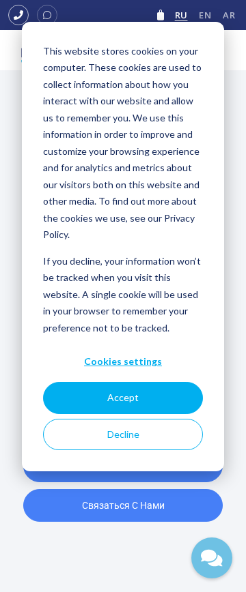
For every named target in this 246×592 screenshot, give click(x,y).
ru (181, 15)
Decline (123, 434)
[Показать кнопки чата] (211, 557)
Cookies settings (123, 361)
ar (229, 15)
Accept (123, 397)
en (205, 15)
